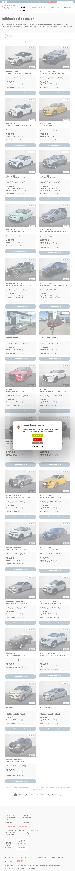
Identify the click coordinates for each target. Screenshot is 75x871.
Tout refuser (37, 439)
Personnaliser (37, 443)
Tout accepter (37, 436)
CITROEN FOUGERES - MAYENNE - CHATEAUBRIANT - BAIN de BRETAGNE (23, 8)
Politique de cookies (37, 446)
